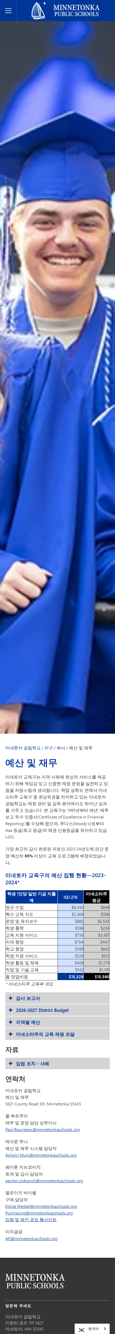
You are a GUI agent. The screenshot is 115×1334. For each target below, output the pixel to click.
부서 (61, 748)
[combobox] (92, 1329)
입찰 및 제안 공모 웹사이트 (31, 1219)
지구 (48, 748)
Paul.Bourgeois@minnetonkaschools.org (42, 1129)
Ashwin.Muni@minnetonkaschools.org (40, 1155)
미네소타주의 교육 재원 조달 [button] (45, 1034)
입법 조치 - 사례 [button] (32, 1063)
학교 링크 (35, 1281)
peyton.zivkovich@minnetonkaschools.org (44, 1180)
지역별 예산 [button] (28, 1022)
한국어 (93, 1328)
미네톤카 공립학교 (23, 748)
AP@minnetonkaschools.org (31, 1238)
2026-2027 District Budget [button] (42, 1010)
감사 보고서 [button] (28, 998)
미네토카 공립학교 (36, 4)
